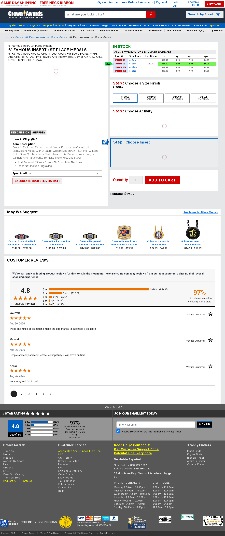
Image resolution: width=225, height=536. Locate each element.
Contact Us (64, 487)
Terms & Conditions (50, 533)
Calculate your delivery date (37, 181)
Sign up (204, 424)
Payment (162, 2)
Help (175, 2)
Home (8, 37)
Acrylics (59, 25)
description (20, 132)
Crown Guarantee (68, 461)
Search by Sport (200, 14)
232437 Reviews (28, 303)
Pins (84, 25)
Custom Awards (181, 25)
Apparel (214, 25)
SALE (6, 470)
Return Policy (66, 484)
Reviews (63, 464)
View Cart (214, 3)
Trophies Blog (11, 477)
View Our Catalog (14, 474)
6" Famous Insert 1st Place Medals (47, 37)
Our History (65, 457)
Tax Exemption (66, 480)
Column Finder (196, 464)
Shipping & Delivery (70, 470)
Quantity (120, 180)
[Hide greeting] (37, 482)
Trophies (11, 25)
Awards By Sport (13, 461)
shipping (38, 132)
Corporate (73, 25)
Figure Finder (195, 454)
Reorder (114, 2)
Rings (105, 25)
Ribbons (94, 25)
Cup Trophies (119, 25)
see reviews (74, 437)
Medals (23, 25)
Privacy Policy (174, 431)
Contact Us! (142, 445)
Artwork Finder (196, 461)
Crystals (35, 25)
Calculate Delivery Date (133, 453)
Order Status (65, 474)
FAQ (60, 467)
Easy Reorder (66, 477)
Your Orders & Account (136, 2)
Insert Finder (194, 451)
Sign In (102, 2)
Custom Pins (200, 25)
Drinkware (135, 25)
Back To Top (112, 406)
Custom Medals (161, 25)
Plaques (47, 25)
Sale (146, 25)
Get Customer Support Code (136, 449)
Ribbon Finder (195, 457)
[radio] (112, 289)
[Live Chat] (4, 523)
